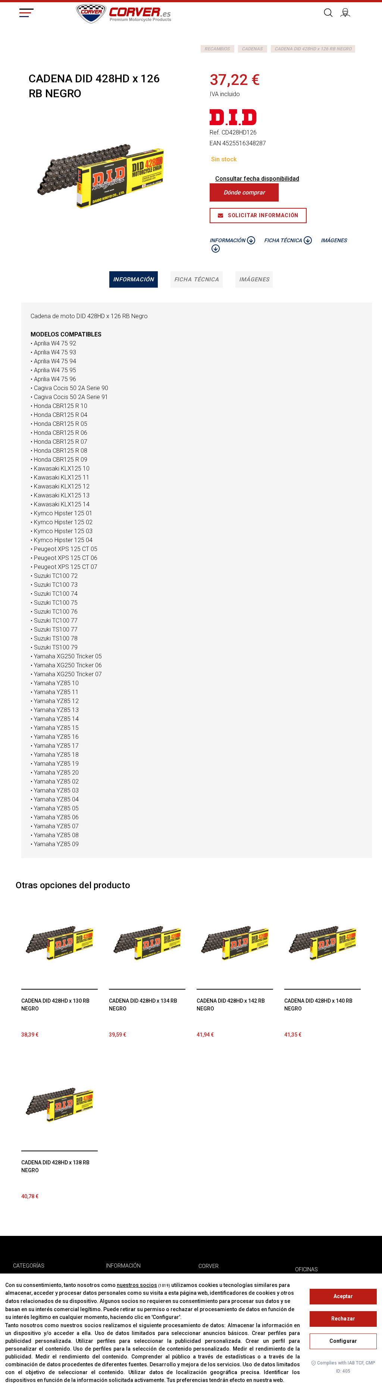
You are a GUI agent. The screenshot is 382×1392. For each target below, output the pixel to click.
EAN (215, 143)
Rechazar (343, 1319)
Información (133, 279)
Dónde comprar (244, 192)
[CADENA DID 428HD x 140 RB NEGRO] (322, 943)
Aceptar (343, 1296)
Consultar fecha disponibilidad (257, 178)
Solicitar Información (262, 215)
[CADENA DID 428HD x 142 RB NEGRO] (235, 943)
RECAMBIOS (216, 48)
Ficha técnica (196, 279)
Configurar (343, 1341)
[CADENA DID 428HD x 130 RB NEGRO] (59, 943)
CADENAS (252, 48)
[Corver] (123, 12)
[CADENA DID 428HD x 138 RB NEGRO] (59, 1105)
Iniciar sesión (347, 11)
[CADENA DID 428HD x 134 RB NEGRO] (147, 943)
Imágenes (254, 279)
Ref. (215, 132)
